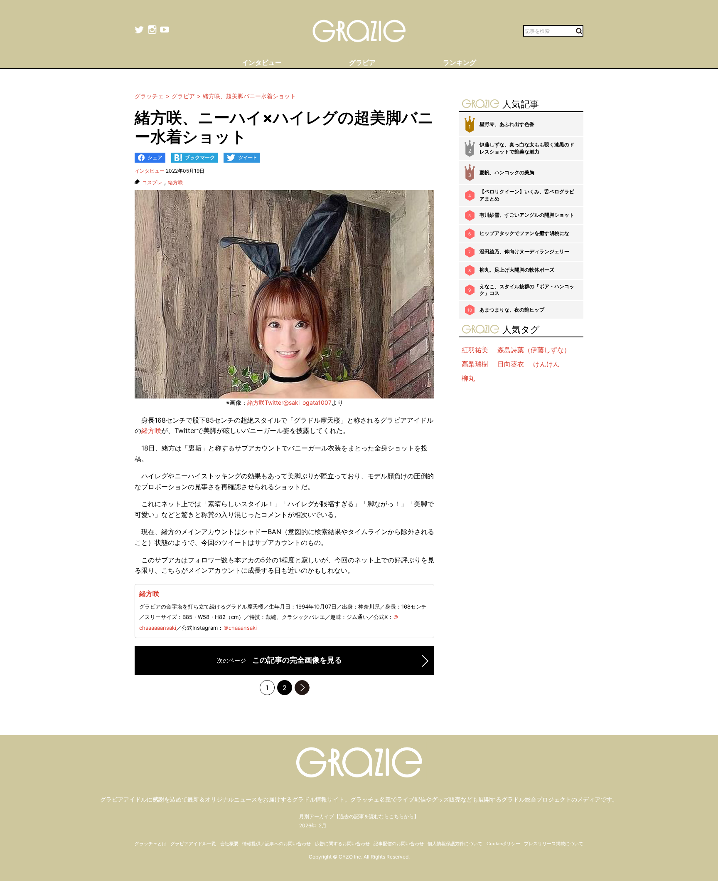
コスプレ (152, 182)
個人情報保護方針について (455, 843)
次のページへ (302, 687)
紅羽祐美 (475, 350)
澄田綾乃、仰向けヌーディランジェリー (524, 251)
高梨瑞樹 (475, 364)
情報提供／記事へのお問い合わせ (276, 843)
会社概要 (229, 843)
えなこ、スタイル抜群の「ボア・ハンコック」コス (526, 290)
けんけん (546, 364)
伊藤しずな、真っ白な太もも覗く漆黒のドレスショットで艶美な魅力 (526, 148)
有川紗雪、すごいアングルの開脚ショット (526, 215)
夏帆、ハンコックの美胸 (506, 172)
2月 (323, 825)
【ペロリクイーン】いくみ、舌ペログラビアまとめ (526, 195)
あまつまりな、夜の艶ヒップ (511, 310)
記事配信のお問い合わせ (399, 843)
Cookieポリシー (503, 843)
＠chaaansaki (240, 627)
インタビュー (150, 171)
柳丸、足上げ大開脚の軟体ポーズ (516, 270)
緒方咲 (175, 182)
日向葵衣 (510, 364)
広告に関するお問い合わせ (342, 843)
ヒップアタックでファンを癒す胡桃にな (524, 233)
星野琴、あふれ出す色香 (506, 124)
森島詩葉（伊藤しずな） (533, 350)
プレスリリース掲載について (553, 843)
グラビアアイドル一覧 (193, 843)
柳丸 (468, 378)
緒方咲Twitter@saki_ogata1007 (289, 402)
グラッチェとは (151, 843)
